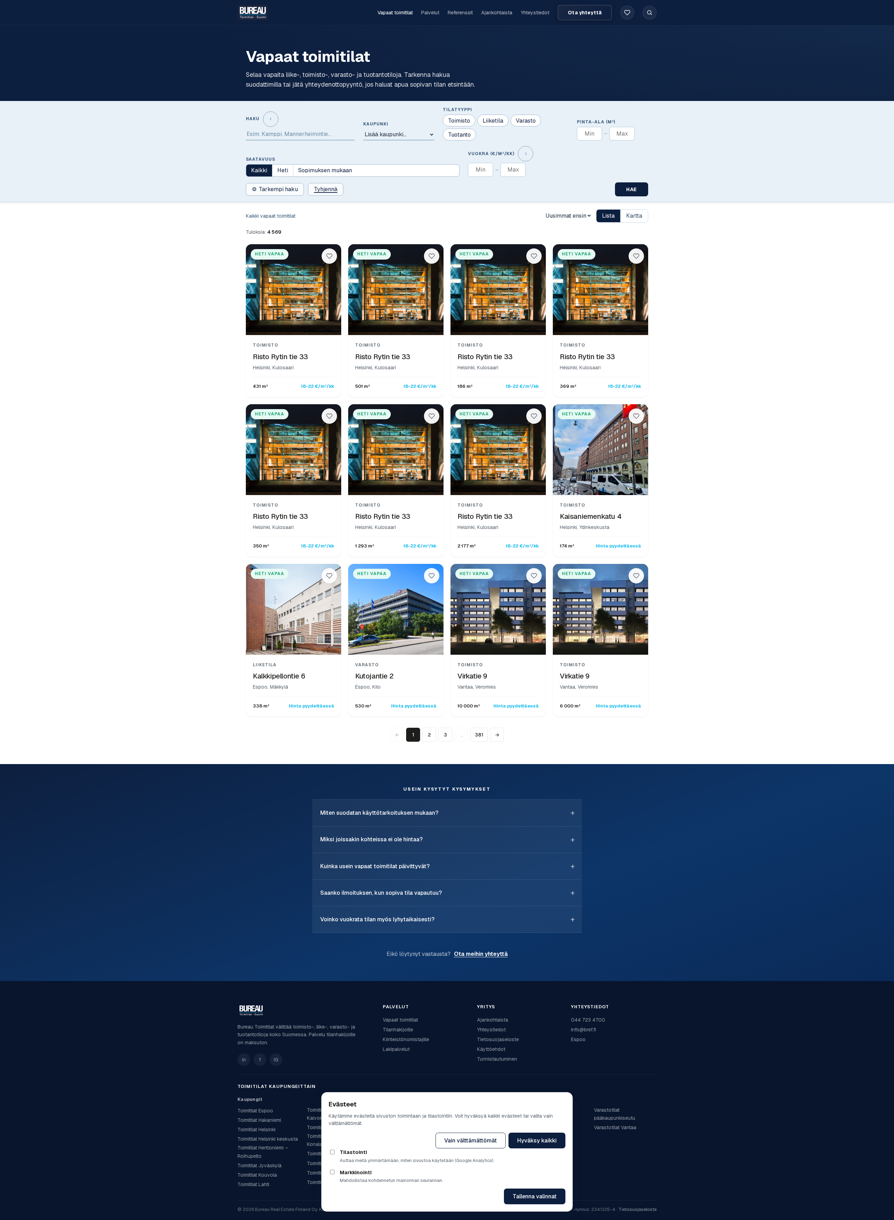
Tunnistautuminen (497, 1059)
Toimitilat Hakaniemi (259, 1120)
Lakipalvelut (396, 1049)
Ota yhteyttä (585, 12)
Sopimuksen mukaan (325, 170)
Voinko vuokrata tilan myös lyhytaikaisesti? (377, 919)
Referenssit (460, 12)
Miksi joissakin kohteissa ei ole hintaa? (371, 839)
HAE (631, 189)
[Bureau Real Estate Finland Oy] (305, 1010)
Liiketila (493, 120)
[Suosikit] (627, 13)
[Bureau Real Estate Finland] (252, 12)
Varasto (526, 120)
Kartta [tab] (634, 215)
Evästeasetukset (401, 1140)
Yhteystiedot (535, 12)
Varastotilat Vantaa (615, 1127)
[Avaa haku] (650, 13)
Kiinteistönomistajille (406, 1039)
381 (479, 735)
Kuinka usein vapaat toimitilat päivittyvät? (375, 866)
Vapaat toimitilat (395, 12)
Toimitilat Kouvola (257, 1175)
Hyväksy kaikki (537, 1140)
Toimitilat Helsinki (256, 1129)
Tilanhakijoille (398, 1029)
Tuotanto (459, 134)
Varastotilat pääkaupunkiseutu (614, 1114)
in (244, 1059)
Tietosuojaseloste (498, 1039)
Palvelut (430, 12)
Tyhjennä (325, 189)
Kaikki (259, 170)
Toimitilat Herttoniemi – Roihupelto (262, 1152)
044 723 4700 (588, 1020)
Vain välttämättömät (470, 1140)
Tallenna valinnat (535, 1196)
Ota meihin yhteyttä (481, 954)
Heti (282, 170)
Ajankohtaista (496, 12)
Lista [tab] (608, 215)
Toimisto (459, 120)
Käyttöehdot (491, 1049)
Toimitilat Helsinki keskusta (267, 1139)
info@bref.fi (583, 1029)
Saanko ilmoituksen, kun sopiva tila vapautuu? (381, 892)
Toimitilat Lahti (253, 1184)
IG (276, 1059)
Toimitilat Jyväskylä (259, 1165)
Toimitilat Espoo (255, 1111)
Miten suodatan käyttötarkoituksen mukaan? (379, 812)
